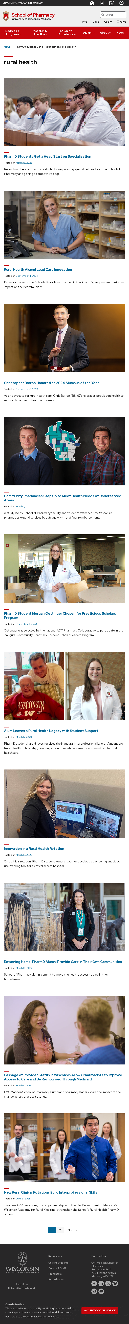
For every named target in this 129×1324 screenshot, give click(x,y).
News (120, 32)
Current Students (58, 1262)
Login (121, 3)
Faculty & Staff (57, 1268)
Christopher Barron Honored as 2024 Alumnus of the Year (51, 383)
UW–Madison (23, 3)
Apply (108, 22)
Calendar (111, 3)
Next (74, 1230)
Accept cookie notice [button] (100, 1310)
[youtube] (101, 1291)
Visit (96, 22)
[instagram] (94, 1291)
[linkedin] (101, 1283)
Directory (101, 3)
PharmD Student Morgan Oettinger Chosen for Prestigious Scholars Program (60, 615)
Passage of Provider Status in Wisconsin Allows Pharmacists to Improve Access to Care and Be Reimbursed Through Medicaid (63, 1077)
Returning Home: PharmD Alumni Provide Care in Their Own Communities (63, 962)
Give (123, 22)
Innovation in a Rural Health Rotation (34, 848)
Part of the (22, 1286)
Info (85, 22)
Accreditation (56, 1279)
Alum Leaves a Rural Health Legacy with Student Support (51, 731)
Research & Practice (39, 32)
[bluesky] (115, 1283)
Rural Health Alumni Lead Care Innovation (38, 269)
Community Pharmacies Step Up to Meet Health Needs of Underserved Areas (62, 498)
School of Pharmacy (33, 15)
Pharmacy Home (91, 3)
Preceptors (55, 1274)
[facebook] (94, 1283)
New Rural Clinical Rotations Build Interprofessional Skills (50, 1192)
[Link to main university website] (22, 1274)
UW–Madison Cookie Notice (41, 1316)
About (104, 32)
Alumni (87, 32)
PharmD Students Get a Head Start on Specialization (47, 156)
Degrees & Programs (12, 32)
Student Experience (66, 32)
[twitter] (108, 1283)
